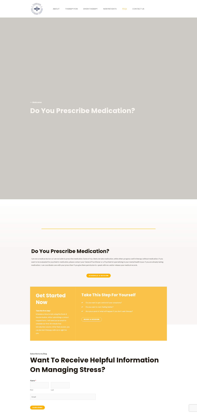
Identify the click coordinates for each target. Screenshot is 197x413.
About (56, 9)
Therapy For (71, 9)
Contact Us (138, 9)
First (31, 390)
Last (52, 390)
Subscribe (37, 407)
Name (33, 380)
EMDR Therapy (90, 9)
